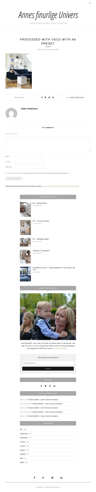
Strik (21, 458)
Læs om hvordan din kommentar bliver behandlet (60, 186)
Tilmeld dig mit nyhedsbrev (48, 357)
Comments (19, 97)
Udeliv (22, 462)
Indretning (23, 433)
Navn (8, 156)
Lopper (22, 450)
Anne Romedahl (76, 97)
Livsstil (22, 446)
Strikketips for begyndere (41, 251)
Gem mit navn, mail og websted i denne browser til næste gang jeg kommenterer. (39, 173)
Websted (8, 167)
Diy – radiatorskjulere (40, 203)
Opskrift (23, 454)
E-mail (8, 162)
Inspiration (24, 438)
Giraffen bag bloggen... (61, 348)
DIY (21, 429)
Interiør (22, 442)
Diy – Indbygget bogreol (41, 239)
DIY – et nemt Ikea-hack (41, 221)
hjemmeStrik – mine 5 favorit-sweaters (44, 399)
